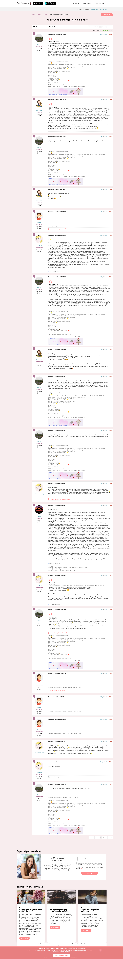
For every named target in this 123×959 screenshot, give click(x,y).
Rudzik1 (39, 222)
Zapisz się (89, 873)
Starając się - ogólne (42, 14)
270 (102, 26)
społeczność (100, 3)
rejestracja (94, 9)
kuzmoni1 (39, 110)
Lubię (105, 34)
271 (105, 26)
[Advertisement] (23, 35)
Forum (33, 14)
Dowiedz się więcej (65, 951)
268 (97, 26)
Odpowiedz (107, 14)
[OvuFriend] (24, 4)
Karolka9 (39, 246)
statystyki (75, 3)
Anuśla (39, 44)
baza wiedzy (87, 3)
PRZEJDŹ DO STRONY (61, 955)
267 (95, 26)
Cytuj (101, 34)
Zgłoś (110, 34)
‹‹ (89, 27)
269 (100, 26)
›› (110, 27)
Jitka (39, 516)
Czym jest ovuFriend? (83, 9)
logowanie (103, 9)
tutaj (82, 868)
